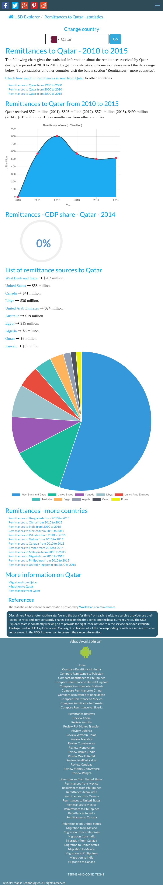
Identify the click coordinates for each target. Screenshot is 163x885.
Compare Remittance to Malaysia (81, 686)
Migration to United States (81, 845)
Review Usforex (81, 730)
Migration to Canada (81, 861)
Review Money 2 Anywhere (82, 768)
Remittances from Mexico (81, 783)
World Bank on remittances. (97, 607)
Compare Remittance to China (81, 690)
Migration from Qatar (22, 582)
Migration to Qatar (20, 586)
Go (115, 39)
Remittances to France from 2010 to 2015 (35, 547)
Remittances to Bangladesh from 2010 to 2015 (38, 518)
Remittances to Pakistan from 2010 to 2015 (37, 535)
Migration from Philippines (82, 832)
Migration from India (81, 836)
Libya (9, 301)
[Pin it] (34, 5)
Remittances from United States (81, 779)
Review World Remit (81, 756)
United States (15, 286)
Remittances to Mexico (81, 804)
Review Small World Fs (81, 760)
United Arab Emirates (22, 308)
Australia (12, 316)
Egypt (9, 323)
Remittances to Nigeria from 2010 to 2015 (36, 556)
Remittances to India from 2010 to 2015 (34, 526)
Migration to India (81, 857)
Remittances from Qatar (24, 590)
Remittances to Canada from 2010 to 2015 (36, 543)
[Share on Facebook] (5, 5)
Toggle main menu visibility (158, 5)
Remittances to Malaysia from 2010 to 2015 (37, 552)
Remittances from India (81, 792)
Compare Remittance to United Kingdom (81, 682)
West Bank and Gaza (21, 278)
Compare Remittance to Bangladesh (81, 694)
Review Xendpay (81, 764)
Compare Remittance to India (81, 669)
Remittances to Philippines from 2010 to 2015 (38, 560)
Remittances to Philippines (81, 809)
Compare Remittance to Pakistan (81, 673)
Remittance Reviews (81, 713)
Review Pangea (81, 773)
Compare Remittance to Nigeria (82, 707)
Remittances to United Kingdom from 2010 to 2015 (42, 564)
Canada (11, 293)
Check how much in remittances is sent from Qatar (44, 78)
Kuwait (11, 346)
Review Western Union (81, 735)
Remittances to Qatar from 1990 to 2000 (35, 85)
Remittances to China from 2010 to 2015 (35, 522)
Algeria (11, 331)
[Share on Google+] (24, 5)
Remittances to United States (81, 800)
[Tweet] (15, 5)
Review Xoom (82, 718)
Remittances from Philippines (81, 787)
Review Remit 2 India (81, 751)
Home (81, 665)
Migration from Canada (81, 840)
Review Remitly (81, 722)
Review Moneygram (82, 747)
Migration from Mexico (81, 828)
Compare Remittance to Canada (81, 703)
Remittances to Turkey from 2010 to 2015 (35, 539)
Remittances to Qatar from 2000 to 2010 (35, 89)
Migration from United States (81, 823)
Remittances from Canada (82, 796)
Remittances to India (81, 813)
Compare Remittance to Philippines (81, 678)
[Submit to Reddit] (43, 5)
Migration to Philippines (82, 853)
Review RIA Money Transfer (81, 726)
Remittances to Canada (81, 817)
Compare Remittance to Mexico (82, 699)
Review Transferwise (81, 743)
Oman (10, 338)
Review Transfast (81, 739)
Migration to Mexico (81, 849)
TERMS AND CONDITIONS (86, 874)
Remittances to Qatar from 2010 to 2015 (35, 93)
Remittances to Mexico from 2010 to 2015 (36, 531)
